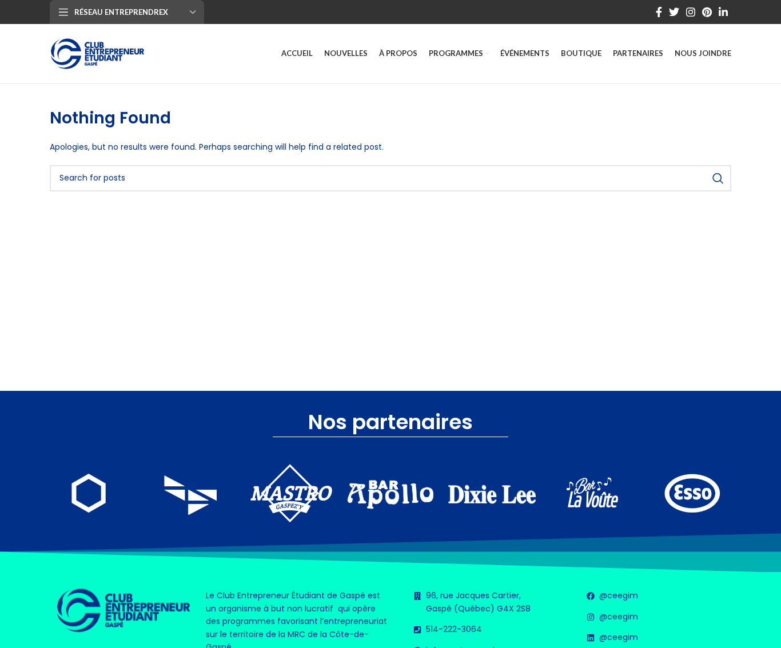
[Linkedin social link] (723, 12)
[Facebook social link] (659, 12)
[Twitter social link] (674, 12)
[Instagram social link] (691, 12)
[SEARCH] (718, 178)
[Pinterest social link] (707, 12)
